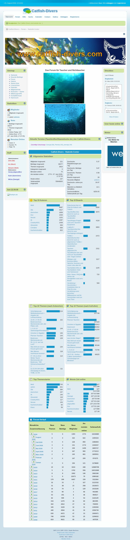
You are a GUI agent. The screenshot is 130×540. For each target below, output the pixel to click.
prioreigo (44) (68, 144)
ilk (31, 220)
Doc (32, 215)
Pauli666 (70, 401)
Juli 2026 (39, 442)
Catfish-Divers (45, 11)
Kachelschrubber (36, 230)
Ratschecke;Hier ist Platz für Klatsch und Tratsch (74, 207)
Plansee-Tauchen (37, 336)
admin (33, 387)
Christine (34, 228)
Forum (13, 79)
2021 (35, 480)
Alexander (34, 225)
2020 (35, 483)
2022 (35, 477)
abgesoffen (71, 404)
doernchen (34, 212)
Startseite (14, 75)
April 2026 (39, 452)
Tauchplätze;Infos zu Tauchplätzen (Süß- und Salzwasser (74, 270)
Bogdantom (109, 79)
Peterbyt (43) (59, 144)
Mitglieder (15, 110)
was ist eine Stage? (74, 338)
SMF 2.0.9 (56, 530)
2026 (35, 434)
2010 (35, 514)
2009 (35, 517)
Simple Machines (73, 530)
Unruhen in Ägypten (37, 333)
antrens (96, 180)
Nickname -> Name (17, 92)
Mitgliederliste (15, 90)
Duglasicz (108, 103)
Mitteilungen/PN (16, 94)
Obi (32, 210)
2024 (35, 471)
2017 (35, 492)
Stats (13, 120)
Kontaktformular (16, 96)
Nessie (33, 217)
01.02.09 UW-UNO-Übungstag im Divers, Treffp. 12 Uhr (38, 371)
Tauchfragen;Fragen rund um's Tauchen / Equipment (74, 223)
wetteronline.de (116, 167)
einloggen (109, 3)
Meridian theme (65, 538)
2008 (35, 520)
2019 (35, 486)
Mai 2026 (39, 448)
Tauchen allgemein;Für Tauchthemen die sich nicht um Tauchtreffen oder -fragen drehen (74, 253)
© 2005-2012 (69, 534)
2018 (35, 489)
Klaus (33, 407)
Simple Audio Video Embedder (66, 532)
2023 (35, 474)
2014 (35, 501)
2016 (35, 495)
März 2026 (39, 455)
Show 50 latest (113, 117)
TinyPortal (62, 534)
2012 (35, 507)
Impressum (14, 98)
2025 (35, 467)
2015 (35, 498)
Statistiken (12, 103)
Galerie (13, 81)
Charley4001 (35, 223)
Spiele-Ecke (15, 83)
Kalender (14, 87)
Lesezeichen (15, 85)
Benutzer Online (18, 139)
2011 (35, 511)
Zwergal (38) (50, 144)
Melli (32, 205)
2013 (35, 504)
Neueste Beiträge (17, 77)
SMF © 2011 (64, 530)
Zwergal (70, 396)
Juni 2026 (39, 445)
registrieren (121, 3)
